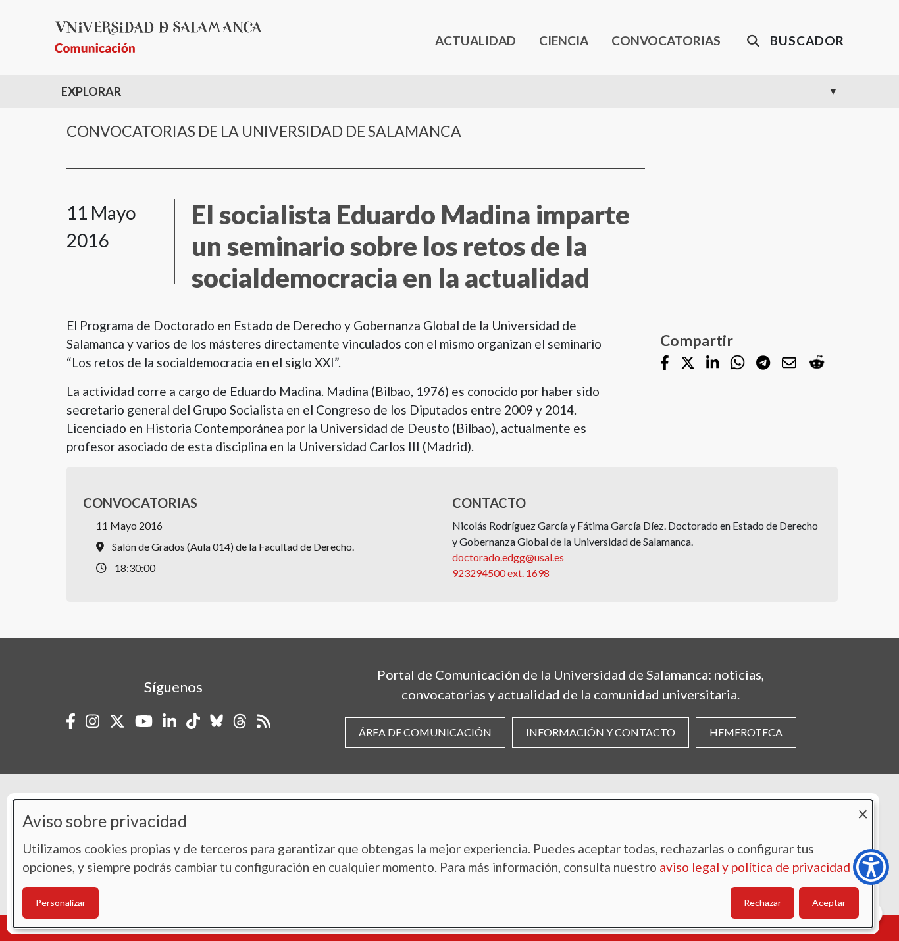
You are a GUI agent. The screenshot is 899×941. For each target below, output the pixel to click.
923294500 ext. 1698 (501, 573)
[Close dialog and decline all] (863, 808)
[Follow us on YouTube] (144, 721)
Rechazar (762, 902)
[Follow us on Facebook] (664, 363)
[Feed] (263, 721)
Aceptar (829, 902)
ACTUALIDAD (475, 40)
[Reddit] (817, 363)
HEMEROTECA (746, 732)
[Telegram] (763, 363)
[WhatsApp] (737, 363)
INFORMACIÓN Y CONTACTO (600, 732)
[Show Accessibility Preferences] (871, 867)
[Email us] (789, 363)
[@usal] (240, 721)
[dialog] (443, 864)
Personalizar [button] (61, 902)
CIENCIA (563, 40)
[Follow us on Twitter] (688, 363)
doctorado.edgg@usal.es (508, 557)
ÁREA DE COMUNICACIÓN (425, 732)
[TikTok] (193, 721)
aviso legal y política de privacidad (754, 867)
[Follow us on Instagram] (92, 721)
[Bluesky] (216, 721)
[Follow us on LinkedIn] (712, 363)
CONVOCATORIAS (666, 40)
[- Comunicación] (163, 37)
